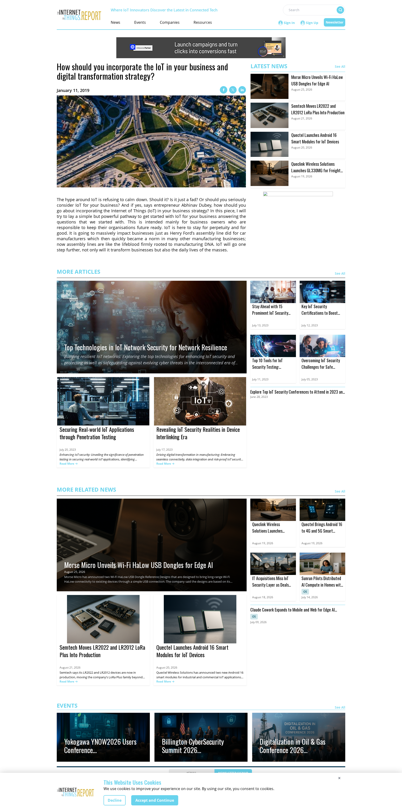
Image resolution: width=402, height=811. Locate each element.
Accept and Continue (154, 800)
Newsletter (334, 22)
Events (140, 22)
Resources (203, 22)
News (115, 22)
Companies (170, 22)
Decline (114, 800)
